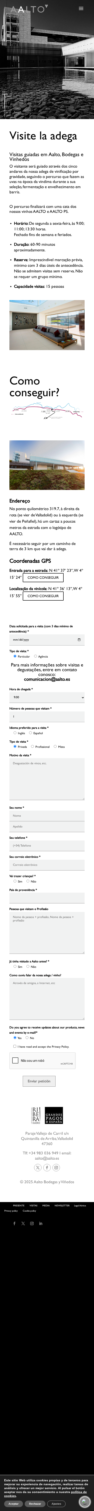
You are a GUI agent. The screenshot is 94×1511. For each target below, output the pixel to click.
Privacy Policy (60, 1046)
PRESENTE (18, 1205)
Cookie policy (29, 1211)
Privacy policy (11, 1211)
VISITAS (33, 1205)
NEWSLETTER (62, 1205)
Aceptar (14, 1503)
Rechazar (35, 1503)
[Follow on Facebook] (47, 1167)
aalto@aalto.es (47, 1158)
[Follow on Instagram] (56, 1167)
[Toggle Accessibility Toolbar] (85, 1502)
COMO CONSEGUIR (43, 577)
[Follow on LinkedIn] (40, 1223)
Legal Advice (80, 1205)
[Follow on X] (38, 1167)
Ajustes (56, 1503)
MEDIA (46, 1205)
